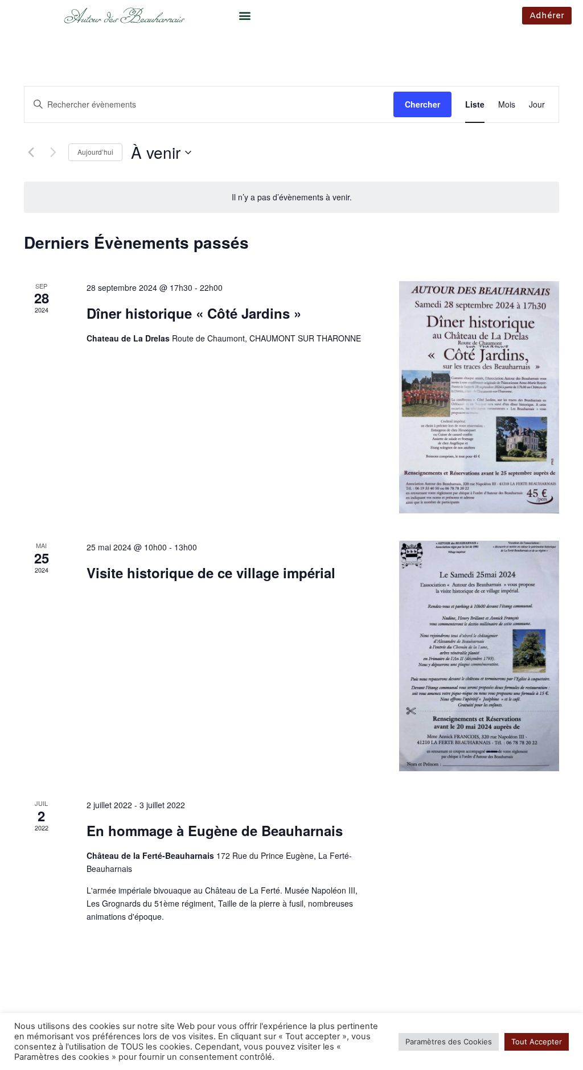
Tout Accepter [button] (536, 1041)
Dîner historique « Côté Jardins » (194, 313)
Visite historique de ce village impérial (211, 572)
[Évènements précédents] (31, 152)
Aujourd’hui (95, 152)
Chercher (422, 104)
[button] (245, 15)
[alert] (291, 197)
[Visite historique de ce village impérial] (479, 656)
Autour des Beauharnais (123, 17)
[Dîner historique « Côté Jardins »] (479, 397)
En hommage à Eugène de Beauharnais (215, 830)
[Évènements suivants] (53, 152)
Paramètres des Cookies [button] (448, 1041)
